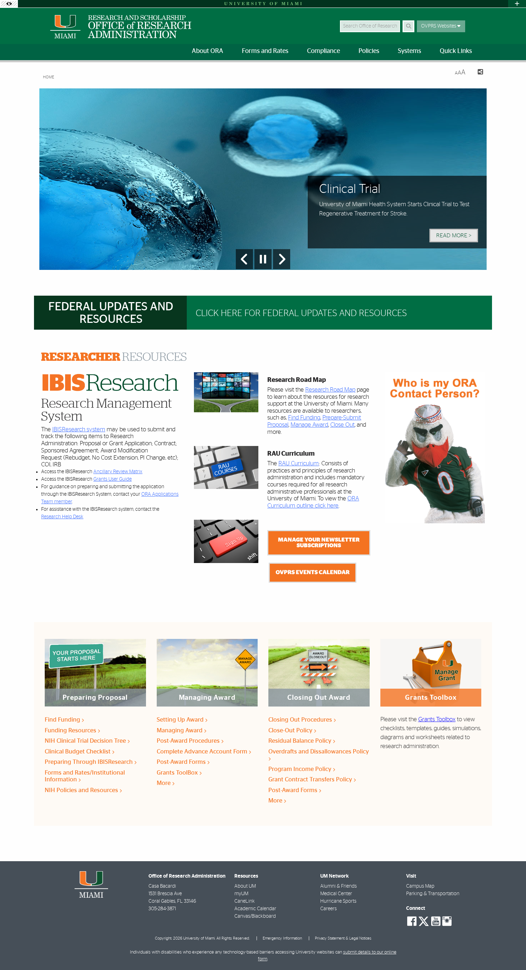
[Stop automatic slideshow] (263, 259)
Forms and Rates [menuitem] (265, 51)
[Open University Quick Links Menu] (517, 4)
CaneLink (244, 901)
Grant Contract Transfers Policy (311, 779)
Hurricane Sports (338, 901)
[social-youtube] (435, 921)
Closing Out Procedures (300, 720)
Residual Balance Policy (300, 741)
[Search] (408, 26)
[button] (510, 950)
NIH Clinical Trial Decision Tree (86, 741)
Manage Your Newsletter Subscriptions (319, 542)
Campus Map (420, 886)
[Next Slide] (281, 259)
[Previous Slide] (244, 259)
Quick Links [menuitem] (456, 51)
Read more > (453, 235)
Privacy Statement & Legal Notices (343, 938)
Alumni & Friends (338, 886)
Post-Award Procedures (189, 741)
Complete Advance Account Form (203, 751)
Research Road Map (330, 390)
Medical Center (336, 893)
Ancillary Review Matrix (117, 471)
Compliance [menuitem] (323, 51)
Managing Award (180, 730)
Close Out (342, 425)
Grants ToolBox (178, 773)
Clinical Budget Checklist (78, 751)
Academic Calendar (255, 908)
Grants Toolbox (437, 719)
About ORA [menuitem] (207, 51)
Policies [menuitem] (369, 51)
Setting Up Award (181, 720)
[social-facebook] (412, 921)
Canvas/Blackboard (255, 916)
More (164, 783)
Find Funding (304, 417)
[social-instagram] (447, 921)
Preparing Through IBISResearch (89, 762)
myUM (241, 893)
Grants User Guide (112, 479)
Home (48, 77)
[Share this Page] (477, 73)
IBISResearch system (78, 429)
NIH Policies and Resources (82, 790)
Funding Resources (71, 730)
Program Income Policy (300, 769)
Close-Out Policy (291, 730)
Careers (328, 908)
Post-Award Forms (182, 762)
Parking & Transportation (432, 893)
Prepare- (332, 417)
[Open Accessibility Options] (9, 4)
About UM (245, 886)
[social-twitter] (423, 920)
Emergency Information (282, 938)
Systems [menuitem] (409, 51)
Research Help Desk (62, 516)
